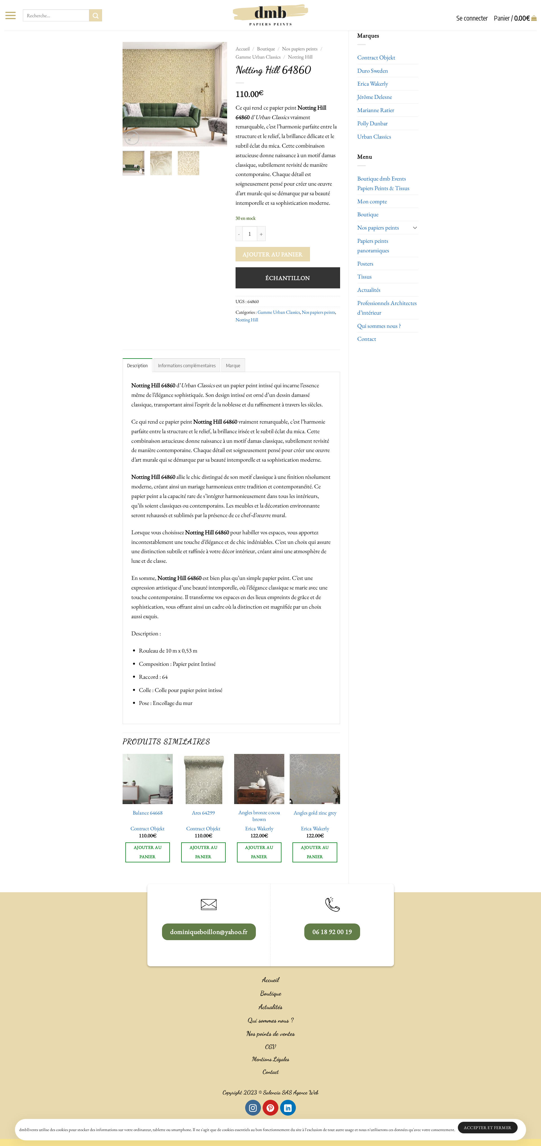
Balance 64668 (148, 812)
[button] (10, 15)
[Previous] (132, 94)
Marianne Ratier (375, 110)
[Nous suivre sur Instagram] (253, 1108)
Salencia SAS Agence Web (290, 1092)
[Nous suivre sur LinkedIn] (288, 1108)
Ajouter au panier (273, 254)
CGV (270, 1046)
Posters (365, 263)
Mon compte (372, 201)
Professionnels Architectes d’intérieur (387, 307)
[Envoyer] (95, 15)
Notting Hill (300, 57)
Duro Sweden (372, 70)
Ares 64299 (203, 812)
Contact (366, 338)
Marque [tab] (233, 365)
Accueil (243, 48)
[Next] (218, 94)
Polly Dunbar (372, 123)
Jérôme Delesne (374, 97)
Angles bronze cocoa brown (259, 816)
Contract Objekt (376, 57)
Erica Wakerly (372, 83)
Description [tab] (137, 365)
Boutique (367, 214)
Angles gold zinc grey (315, 812)
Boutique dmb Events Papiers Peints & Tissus (383, 183)
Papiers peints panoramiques (373, 245)
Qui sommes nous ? (379, 326)
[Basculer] (415, 227)
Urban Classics (374, 136)
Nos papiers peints (378, 227)
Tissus (364, 276)
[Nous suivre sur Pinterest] (270, 1108)
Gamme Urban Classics (258, 57)
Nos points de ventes (270, 1034)
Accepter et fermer (487, 1127)
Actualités (368, 289)
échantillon (287, 278)
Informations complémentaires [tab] (187, 365)
